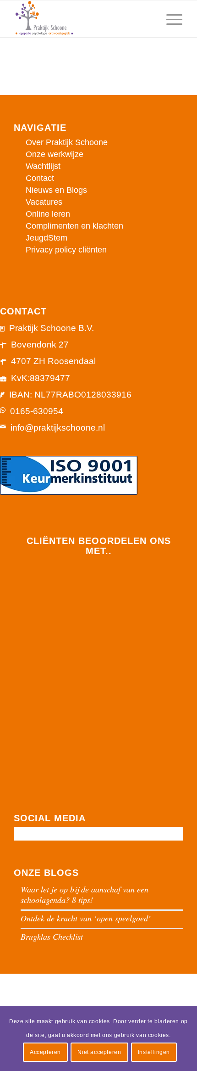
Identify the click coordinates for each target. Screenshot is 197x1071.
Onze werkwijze (54, 154)
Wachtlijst (43, 166)
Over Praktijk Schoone (67, 142)
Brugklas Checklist (52, 936)
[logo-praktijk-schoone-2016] (81, 18)
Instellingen (154, 1052)
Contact (40, 178)
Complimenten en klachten (74, 225)
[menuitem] (148, 18)
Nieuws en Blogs (56, 190)
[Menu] (169, 18)
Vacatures (44, 202)
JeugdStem (46, 237)
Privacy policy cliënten (66, 249)
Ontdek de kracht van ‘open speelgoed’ (86, 918)
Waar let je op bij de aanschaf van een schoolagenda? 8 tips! (84, 894)
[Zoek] (148, 18)
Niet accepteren (99, 1052)
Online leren (48, 214)
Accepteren (45, 1052)
